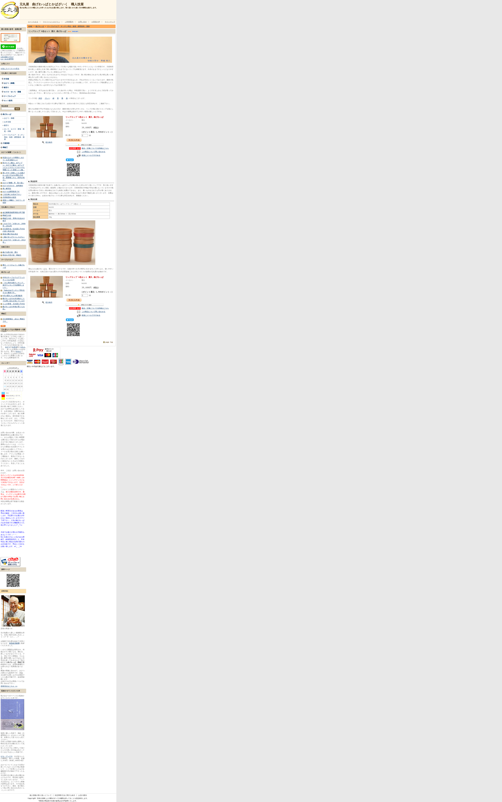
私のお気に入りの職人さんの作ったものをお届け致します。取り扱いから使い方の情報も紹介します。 (59, 8)
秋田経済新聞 (14, 643)
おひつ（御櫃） (10, 83)
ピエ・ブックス (7, 756)
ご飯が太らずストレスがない (14, 237)
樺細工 (5, 147)
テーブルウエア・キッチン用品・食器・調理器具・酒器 (14, 137)
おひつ (7, 347)
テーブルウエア (7, 260)
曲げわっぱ (7, 114)
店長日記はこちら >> (9, 686)
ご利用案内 (69, 22)
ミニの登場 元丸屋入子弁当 (14, 304)
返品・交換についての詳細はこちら (95, 148)
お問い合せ (82, 22)
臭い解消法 (7, 189)
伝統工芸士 (5, 247)
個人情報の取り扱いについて (41, 795)
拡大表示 (48, 142)
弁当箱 (6, 79)
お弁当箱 (7, 122)
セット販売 (8, 100)
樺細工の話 (7, 215)
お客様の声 (96, 22)
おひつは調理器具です (11, 192)
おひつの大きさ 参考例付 (13, 186)
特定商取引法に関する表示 (65, 795)
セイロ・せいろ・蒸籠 (12, 92)
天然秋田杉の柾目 (9, 197)
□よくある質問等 (7, 59)
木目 (40, 98)
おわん (22, 347)
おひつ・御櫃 (9, 118)
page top (109, 342)
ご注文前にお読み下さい (12, 194)
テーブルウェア (10, 96)
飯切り (6, 87)
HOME (30, 26)
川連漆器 (6, 143)
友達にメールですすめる (91, 155)
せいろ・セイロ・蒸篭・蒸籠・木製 (14, 130)
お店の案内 (82, 795)
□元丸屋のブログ (7, 57)
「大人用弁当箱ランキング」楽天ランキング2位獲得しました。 (14, 285)
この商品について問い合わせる (93, 152)
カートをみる (33, 22)
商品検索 (4, 106)
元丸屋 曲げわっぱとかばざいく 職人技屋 (52, 4)
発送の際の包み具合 (10, 234)
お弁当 (14, 347)
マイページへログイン (51, 22)
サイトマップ (110, 22)
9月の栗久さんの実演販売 (12, 296)
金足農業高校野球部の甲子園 (14, 212)
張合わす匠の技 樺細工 (12, 255)
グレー (47, 98)
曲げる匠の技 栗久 (10, 252)
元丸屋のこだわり (8, 207)
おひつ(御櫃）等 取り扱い (13, 183)
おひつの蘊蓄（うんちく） (11, 152)
